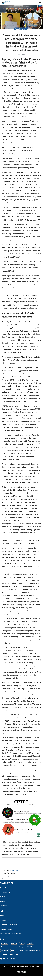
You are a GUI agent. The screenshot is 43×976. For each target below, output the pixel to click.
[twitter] (4, 958)
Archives (3, 897)
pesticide (14, 943)
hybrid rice (4, 950)
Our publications (5, 892)
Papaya (21, 947)
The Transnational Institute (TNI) (10, 933)
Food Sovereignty (21, 29)
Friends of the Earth (6, 929)
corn (22, 943)
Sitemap (2, 901)
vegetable (30, 943)
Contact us (3, 905)
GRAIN (2, 916)
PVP (12, 950)
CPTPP (5, 877)
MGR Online (14, 870)
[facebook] (1, 958)
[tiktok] (7, 958)
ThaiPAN (30, 947)
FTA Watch (3, 920)
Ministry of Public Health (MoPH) (28, 950)
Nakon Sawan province (8, 947)
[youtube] (11, 958)
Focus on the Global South (8, 925)
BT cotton (4, 943)
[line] (14, 958)
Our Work (3, 888)
